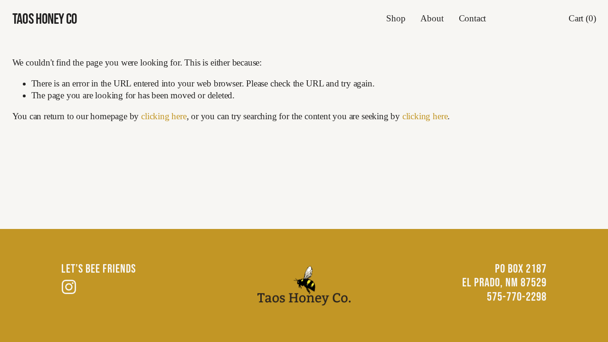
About (431, 18)
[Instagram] (68, 286)
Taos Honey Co (44, 18)
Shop (395, 18)
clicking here (164, 116)
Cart (582, 18)
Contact (472, 18)
